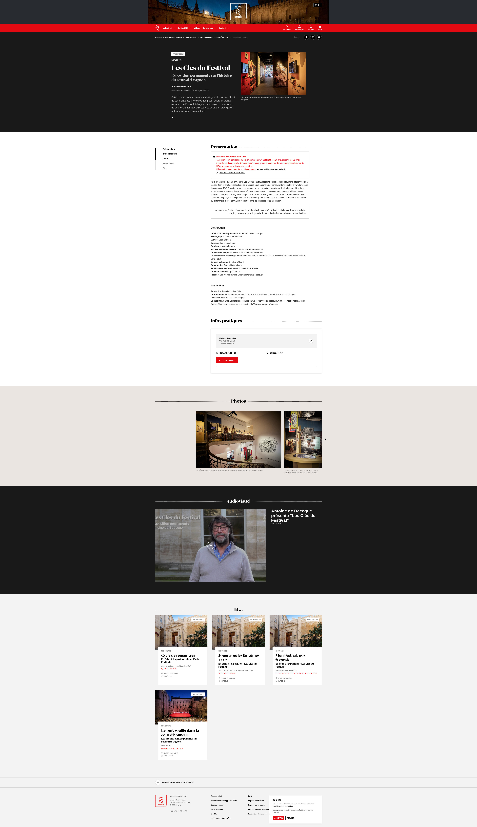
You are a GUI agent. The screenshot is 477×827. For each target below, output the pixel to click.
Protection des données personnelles (264, 814)
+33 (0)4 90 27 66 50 (178, 811)
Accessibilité (216, 796)
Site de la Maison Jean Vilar (232, 173)
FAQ (250, 796)
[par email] (319, 37)
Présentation (169, 149)
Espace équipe (217, 809)
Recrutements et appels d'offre (224, 801)
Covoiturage (228, 360)
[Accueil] (157, 28)
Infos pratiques (170, 154)
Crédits (214, 814)
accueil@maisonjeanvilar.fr (272, 169)
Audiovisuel (168, 163)
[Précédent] (151, 439)
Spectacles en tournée (220, 818)
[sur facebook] (306, 37)
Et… (165, 168)
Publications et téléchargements (262, 809)
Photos (166, 159)
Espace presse (217, 805)
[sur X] (312, 37)
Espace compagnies (256, 805)
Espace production (256, 801)
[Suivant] (325, 439)
